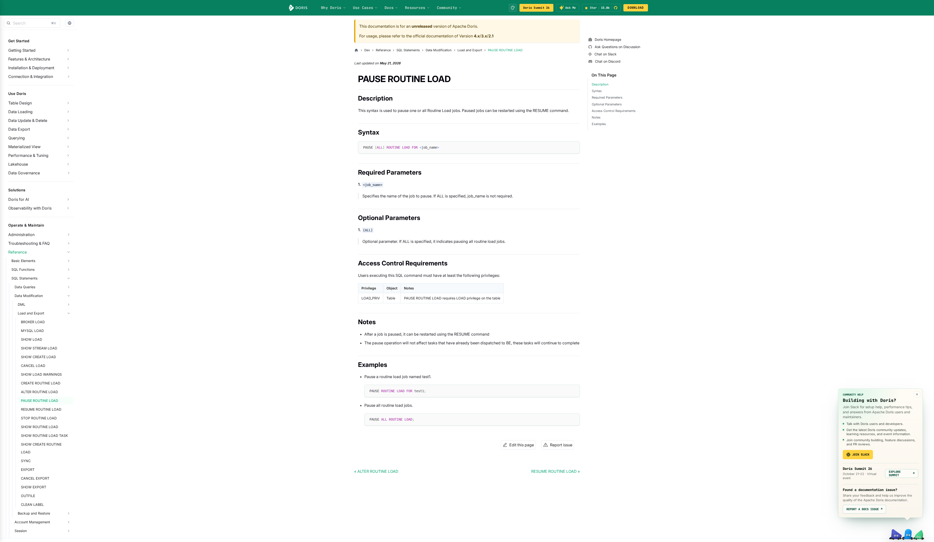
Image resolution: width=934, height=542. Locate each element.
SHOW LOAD (31, 339)
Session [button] (21, 531)
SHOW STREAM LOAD (39, 348)
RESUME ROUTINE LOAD (41, 409)
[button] (69, 23)
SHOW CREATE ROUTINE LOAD (41, 448)
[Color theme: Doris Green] (513, 8)
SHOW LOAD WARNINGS (41, 374)
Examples (599, 124)
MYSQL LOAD (32, 331)
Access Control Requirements (614, 111)
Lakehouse (18, 164)
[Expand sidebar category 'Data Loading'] (68, 112)
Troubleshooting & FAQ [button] (29, 243)
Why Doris (331, 7)
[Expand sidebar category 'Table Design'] (68, 103)
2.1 (491, 36)
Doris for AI (18, 199)
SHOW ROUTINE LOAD (39, 427)
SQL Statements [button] (24, 278)
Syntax (597, 91)
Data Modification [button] (29, 296)
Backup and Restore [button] (34, 513)
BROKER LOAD (33, 322)
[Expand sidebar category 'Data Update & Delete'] (68, 120)
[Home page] (356, 50)
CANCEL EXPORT (35, 478)
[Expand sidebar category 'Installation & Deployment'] (68, 68)
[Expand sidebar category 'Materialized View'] (68, 147)
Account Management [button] (32, 522)
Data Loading (20, 111)
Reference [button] (17, 252)
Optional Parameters (607, 104)
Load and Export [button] (31, 313)
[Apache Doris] (298, 7)
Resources (415, 7)
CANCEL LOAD (33, 366)
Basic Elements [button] (23, 261)
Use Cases (363, 7)
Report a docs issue (864, 509)
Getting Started (22, 50)
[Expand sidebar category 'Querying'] (68, 138)
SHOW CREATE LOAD (38, 357)
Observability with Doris (30, 208)
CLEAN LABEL (32, 504)
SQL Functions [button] (23, 269)
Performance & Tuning (28, 155)
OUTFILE (28, 496)
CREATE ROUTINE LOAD (40, 383)
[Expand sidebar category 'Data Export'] (68, 129)
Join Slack (860, 455)
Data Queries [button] (25, 287)
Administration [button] (21, 234)
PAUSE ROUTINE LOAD (39, 400)
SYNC (26, 461)
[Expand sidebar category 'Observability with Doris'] (68, 208)
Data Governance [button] (24, 172)
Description (600, 84)
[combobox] (32, 23)
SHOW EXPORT (33, 487)
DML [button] (21, 304)
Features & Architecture (29, 59)
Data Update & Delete (27, 120)
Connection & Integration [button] (30, 76)
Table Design (20, 103)
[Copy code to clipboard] (574, 147)
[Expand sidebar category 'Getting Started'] (68, 50)
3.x (484, 36)
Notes (596, 117)
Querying (16, 138)
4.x (477, 36)
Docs (389, 7)
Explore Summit (902, 473)
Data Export (19, 129)
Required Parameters (607, 97)
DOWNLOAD (636, 8)
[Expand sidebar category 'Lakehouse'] (68, 164)
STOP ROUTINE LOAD (39, 418)
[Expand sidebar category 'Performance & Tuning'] (68, 155)
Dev (367, 50)
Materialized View (24, 146)
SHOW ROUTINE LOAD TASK (44, 435)
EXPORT (28, 469)
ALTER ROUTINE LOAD (39, 392)
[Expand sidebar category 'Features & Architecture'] (68, 59)
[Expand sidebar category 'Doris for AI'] (68, 199)
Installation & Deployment (31, 67)
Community (447, 7)
